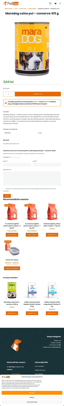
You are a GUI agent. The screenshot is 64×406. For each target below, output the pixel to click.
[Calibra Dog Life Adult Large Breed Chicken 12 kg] (52, 290)
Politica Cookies (56, 343)
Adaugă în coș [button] (52, 235)
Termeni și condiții (55, 345)
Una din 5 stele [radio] (12, 157)
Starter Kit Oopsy (12, 260)
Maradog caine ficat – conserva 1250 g (12, 303)
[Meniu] (60, 3)
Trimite (7, 196)
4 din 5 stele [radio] (17, 157)
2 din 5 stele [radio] (14, 157)
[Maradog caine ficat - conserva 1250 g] (12, 290)
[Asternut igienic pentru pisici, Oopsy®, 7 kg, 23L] (52, 212)
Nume (5, 161)
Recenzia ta (7, 169)
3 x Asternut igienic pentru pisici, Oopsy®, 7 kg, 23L (32, 226)
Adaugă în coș (37, 94)
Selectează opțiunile (12, 268)
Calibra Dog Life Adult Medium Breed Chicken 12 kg (32, 304)
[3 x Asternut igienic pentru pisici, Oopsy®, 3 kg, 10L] (12, 212)
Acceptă (32, 393)
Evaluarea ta (7, 157)
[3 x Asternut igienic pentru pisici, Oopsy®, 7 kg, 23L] (32, 212)
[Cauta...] (50, 3)
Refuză (32, 397)
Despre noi (57, 341)
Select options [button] (11, 235)
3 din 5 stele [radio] (15, 157)
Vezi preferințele (32, 402)
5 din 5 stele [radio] (19, 157)
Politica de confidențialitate (52, 347)
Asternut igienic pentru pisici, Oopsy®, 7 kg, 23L (52, 225)
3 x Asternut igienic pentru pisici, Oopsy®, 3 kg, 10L (12, 226)
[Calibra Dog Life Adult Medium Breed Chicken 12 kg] (32, 290)
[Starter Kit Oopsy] (12, 248)
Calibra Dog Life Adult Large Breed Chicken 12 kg (52, 304)
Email (35, 161)
